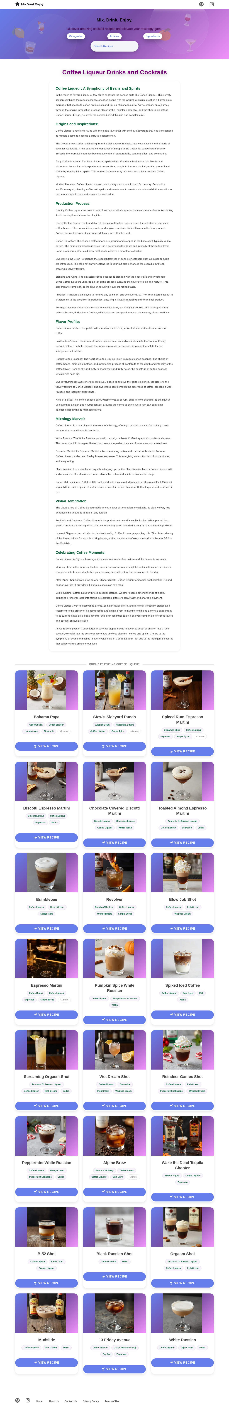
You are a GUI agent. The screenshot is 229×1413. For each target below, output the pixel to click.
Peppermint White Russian (46, 1162)
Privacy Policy (91, 1401)
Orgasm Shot (182, 1254)
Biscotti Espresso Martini (46, 808)
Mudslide (46, 1340)
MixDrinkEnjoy (32, 4)
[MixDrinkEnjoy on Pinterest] (201, 4)
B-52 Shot (47, 1254)
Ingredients (153, 36)
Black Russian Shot (114, 1254)
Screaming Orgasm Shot (46, 1076)
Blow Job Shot (182, 899)
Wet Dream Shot (114, 1076)
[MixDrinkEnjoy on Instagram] (212, 4)
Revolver (114, 899)
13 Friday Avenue (114, 1340)
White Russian (182, 1340)
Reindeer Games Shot (182, 1076)
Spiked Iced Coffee (182, 985)
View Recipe (48, 746)
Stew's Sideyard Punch (114, 717)
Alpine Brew (114, 1162)
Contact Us (71, 1401)
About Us (53, 1401)
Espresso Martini (46, 985)
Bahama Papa (46, 717)
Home (39, 1401)
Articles (114, 36)
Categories (75, 36)
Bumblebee (46, 899)
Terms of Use (112, 1401)
